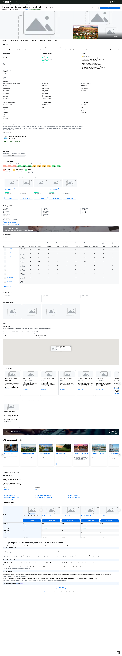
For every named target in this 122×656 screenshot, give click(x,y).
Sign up (115, 1)
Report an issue (48, 592)
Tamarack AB (9, 273)
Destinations (30, 1)
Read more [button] (7, 388)
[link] (11, 407)
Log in (119, 1)
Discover (36, 1)
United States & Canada (45, 453)
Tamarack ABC (10, 277)
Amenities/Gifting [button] (7, 421)
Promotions (23, 1)
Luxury (41, 1)
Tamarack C (9, 260)
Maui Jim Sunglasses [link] (9, 411)
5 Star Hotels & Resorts (98, 453)
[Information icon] (13, 124)
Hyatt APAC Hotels (8, 453)
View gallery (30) (117, 36)
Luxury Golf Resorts (61, 453)
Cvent (2, 4)
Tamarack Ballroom (11, 248)
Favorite (95, 7)
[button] (36, 25)
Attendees (5, 237)
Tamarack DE (9, 281)
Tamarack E (9, 269)
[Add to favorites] (17, 180)
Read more (84, 71)
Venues (17, 1)
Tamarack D (9, 265)
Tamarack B (9, 256)
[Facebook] (36, 490)
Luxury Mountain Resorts (27, 453)
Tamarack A (9, 252)
